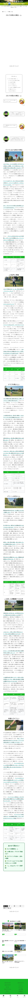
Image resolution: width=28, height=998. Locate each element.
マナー (7, 991)
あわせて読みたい (12, 90)
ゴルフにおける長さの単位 (14, 80)
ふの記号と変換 (12, 82)
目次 (12, 76)
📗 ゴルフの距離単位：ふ (11, 849)
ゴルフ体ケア (21, 993)
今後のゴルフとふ (12, 89)
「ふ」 (11, 906)
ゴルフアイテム (7, 989)
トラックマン (7, 993)
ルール (7, 987)
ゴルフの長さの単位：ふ (13, 78)
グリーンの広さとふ (13, 85)
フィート (17, 906)
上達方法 (21, 991)
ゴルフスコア (7, 982)
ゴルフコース (21, 982)
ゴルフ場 (21, 989)
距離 (10, 908)
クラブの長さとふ (12, 83)
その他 (6, 906)
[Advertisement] (14, 49)
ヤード (22, 906)
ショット (21, 985)
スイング (21, 987)
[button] (25, 499)
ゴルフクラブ (7, 985)
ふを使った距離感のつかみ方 (14, 87)
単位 (6, 908)
